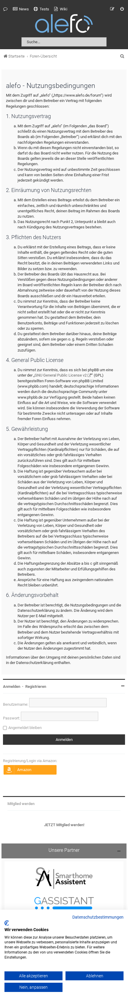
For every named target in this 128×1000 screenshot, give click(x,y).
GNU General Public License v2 (61, 375)
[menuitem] (21, 9)
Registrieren (35, 686)
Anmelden (11, 686)
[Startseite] (64, 24)
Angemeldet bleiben (25, 727)
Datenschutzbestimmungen (98, 917)
